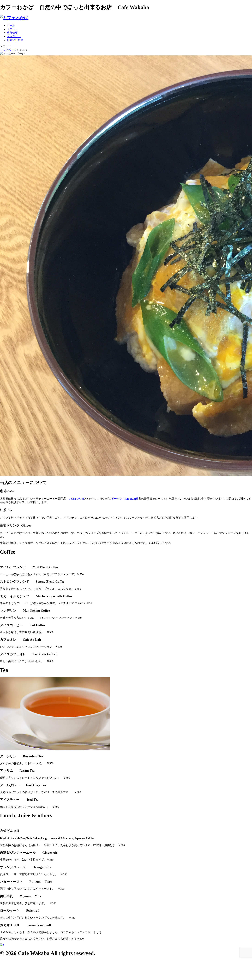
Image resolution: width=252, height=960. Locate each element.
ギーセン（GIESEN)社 (125, 498)
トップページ (8, 49)
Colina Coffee (76, 498)
